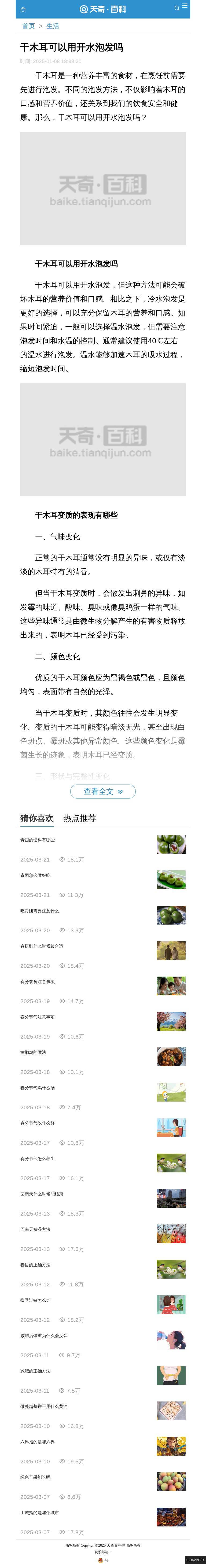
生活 (52, 26)
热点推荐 (79, 818)
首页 (28, 26)
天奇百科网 (116, 1545)
